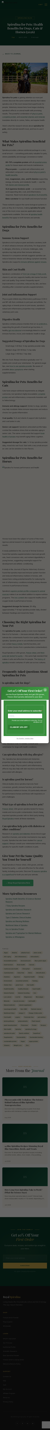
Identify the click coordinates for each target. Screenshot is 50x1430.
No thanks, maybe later (25, 738)
